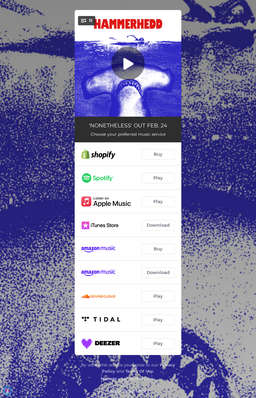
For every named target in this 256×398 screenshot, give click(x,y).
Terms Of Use (139, 371)
